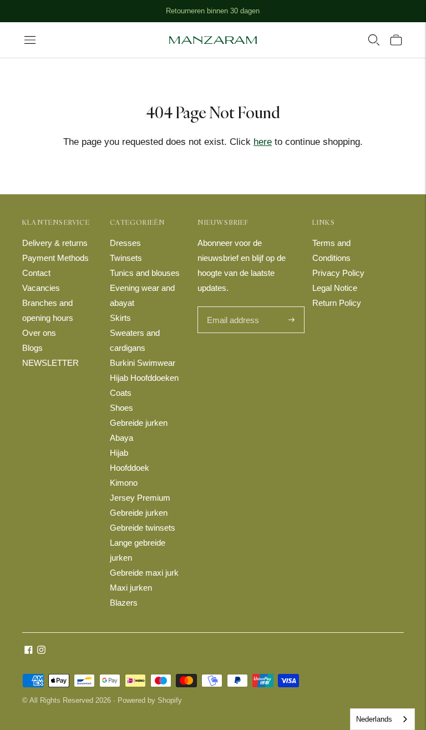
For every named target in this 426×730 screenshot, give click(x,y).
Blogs (32, 348)
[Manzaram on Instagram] (41, 651)
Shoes (121, 407)
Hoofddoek (129, 467)
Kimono (124, 482)
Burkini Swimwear (142, 362)
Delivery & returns (55, 243)
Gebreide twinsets (142, 527)
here (262, 142)
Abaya (121, 437)
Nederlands (374, 719)
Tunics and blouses (145, 273)
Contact (36, 273)
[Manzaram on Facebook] (28, 651)
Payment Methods (55, 258)
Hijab (119, 452)
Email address (232, 307)
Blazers (124, 602)
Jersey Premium (140, 497)
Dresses (125, 243)
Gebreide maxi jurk (144, 572)
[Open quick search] (374, 40)
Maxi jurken (131, 587)
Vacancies (41, 288)
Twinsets (126, 258)
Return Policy (336, 303)
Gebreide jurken (139, 422)
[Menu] (30, 40)
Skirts (120, 318)
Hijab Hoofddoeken (144, 377)
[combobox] (382, 719)
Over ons (39, 333)
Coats (120, 392)
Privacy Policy (338, 273)
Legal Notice (334, 288)
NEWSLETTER (50, 362)
